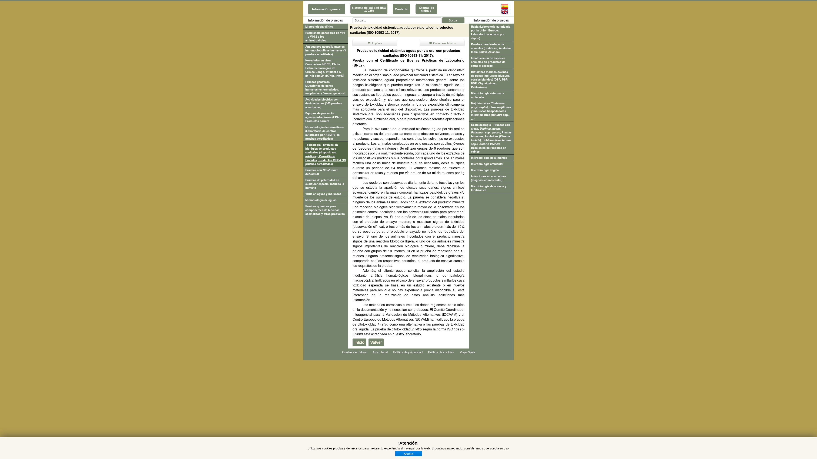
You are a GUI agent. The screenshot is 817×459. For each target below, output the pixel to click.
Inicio (359, 342)
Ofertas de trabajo (426, 9)
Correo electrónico (444, 43)
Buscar (453, 20)
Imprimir (376, 43)
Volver (376, 342)
